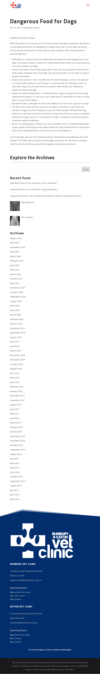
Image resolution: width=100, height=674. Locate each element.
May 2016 (14, 467)
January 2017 (16, 431)
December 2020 (17, 287)
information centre (31, 27)
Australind (34, 666)
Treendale (69, 669)
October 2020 (16, 292)
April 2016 (15, 472)
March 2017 (15, 422)
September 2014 (18, 481)
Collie (53, 666)
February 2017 (16, 427)
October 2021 (16, 278)
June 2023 (14, 265)
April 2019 (15, 346)
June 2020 (14, 305)
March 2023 (15, 274)
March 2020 (15, 314)
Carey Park (45, 666)
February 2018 (16, 386)
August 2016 (16, 454)
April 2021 (15, 283)
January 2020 (16, 323)
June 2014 (14, 494)
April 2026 (15, 242)
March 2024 (15, 256)
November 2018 (17, 359)
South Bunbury (52, 669)
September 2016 (18, 449)
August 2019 (16, 337)
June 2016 (14, 463)
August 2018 (16, 368)
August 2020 (16, 301)
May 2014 (14, 499)
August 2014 (16, 485)
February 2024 (16, 260)
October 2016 (16, 445)
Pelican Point (31, 669)
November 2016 (17, 440)
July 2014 (14, 490)
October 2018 (16, 364)
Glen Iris (74, 666)
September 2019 (18, 332)
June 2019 (14, 341)
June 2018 (14, 373)
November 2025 (17, 247)
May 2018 (14, 377)
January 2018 (16, 391)
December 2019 (17, 328)
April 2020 (15, 310)
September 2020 (18, 296)
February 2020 (16, 319)
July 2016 (14, 458)
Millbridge (83, 666)
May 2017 (14, 413)
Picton (41, 669)
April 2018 (15, 382)
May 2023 (14, 269)
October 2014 (16, 476)
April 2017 (15, 418)
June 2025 (14, 251)
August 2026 (16, 238)
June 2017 (14, 409)
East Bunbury (63, 666)
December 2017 (17, 395)
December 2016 (17, 436)
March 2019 (15, 350)
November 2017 (17, 400)
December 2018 (17, 355)
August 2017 (16, 404)
